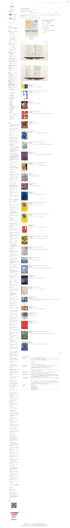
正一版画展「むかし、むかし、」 (14, 170)
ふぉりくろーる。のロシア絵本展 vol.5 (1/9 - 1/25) (14, 474)
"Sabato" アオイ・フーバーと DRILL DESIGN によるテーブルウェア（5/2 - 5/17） (14, 460)
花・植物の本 (12, 98)
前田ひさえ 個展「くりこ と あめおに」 (14, 375)
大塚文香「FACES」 (13, 303)
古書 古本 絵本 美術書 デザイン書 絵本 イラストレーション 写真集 (39, 7)
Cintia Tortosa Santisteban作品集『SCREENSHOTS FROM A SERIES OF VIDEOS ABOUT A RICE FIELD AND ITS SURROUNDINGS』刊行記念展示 (14, 158)
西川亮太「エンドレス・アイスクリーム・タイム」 (14, 205)
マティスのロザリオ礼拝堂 (32, 312)
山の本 (11, 112)
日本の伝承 (11, 116)
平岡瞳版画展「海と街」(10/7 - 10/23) (14, 416)
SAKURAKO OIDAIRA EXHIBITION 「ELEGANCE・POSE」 (14, 359)
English (67, 1)
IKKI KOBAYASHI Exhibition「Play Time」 (14, 252)
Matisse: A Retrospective (32, 152)
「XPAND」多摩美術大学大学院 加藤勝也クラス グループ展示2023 (14, 236)
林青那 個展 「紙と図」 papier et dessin (14, 432)
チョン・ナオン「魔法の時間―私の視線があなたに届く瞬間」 (14, 147)
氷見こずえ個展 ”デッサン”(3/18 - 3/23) (13, 465)
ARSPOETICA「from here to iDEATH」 (14, 256)
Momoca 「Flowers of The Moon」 (14, 367)
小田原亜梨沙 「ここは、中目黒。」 (14, 420)
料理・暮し (10, 82)
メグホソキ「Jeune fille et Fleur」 (14, 230)
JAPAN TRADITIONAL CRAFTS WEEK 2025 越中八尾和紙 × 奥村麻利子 (14, 150)
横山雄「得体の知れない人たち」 (14, 216)
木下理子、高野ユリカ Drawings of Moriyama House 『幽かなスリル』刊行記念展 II (14, 167)
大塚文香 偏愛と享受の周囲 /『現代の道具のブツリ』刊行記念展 (14, 125)
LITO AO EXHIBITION (13, 266)
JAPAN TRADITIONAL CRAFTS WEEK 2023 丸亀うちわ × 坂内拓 (14, 212)
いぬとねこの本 (12, 96)
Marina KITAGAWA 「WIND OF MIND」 (14, 233)
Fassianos (30, 101)
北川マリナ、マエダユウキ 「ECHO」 (14, 164)
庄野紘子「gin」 (12, 217)
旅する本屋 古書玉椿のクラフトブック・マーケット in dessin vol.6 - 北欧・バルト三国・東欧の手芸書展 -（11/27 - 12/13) (14, 439)
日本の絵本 (11, 32)
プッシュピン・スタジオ (13, 113)
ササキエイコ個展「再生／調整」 (14, 330)
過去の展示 (11, 482)
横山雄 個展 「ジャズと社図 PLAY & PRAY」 (14, 397)
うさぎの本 (11, 110)
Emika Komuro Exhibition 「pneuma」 (13, 224)
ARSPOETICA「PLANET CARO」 (13, 226)
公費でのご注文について (13, 492)
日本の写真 (11, 44)
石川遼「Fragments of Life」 (14, 141)
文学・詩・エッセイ (12, 65)
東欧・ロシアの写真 (13, 48)
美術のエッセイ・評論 (13, 56)
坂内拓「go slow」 (12, 275)
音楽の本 (11, 69)
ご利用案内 (52, 2)
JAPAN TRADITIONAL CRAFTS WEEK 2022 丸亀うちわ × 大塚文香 (14, 246)
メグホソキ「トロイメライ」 (14, 279)
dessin (8, 0)
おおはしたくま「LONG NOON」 (13, 189)
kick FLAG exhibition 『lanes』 (14, 424)
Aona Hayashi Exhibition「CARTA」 (13, 239)
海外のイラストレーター (13, 63)
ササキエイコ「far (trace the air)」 (14, 197)
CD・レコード (12, 70)
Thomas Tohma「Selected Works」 (14, 193)
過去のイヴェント (12, 490)
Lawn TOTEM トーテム (13, 264)
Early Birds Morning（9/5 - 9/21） (14, 453)
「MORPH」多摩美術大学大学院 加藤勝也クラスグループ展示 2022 (14, 262)
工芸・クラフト (11, 78)
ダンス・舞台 (11, 74)
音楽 (9, 67)
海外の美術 (11, 55)
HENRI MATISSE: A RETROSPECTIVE (34, 111)
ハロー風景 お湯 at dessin (14, 428)
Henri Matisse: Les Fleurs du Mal (33, 321)
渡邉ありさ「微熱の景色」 (14, 139)
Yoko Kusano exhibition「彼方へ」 (14, 349)
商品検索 (10, 26)
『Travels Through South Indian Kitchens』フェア (13, 365)
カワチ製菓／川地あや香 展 (14, 352)
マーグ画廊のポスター (13, 107)
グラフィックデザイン (12, 58)
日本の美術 (11, 53)
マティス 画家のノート (32, 130)
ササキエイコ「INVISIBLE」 (14, 273)
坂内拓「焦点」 (12, 219)
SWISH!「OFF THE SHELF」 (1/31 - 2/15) (14, 471)
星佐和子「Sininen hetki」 (14, 228)
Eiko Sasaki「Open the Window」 (13, 306)
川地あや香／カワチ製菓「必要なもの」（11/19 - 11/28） (14, 413)
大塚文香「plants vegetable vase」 (14, 268)
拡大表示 (32, 38)
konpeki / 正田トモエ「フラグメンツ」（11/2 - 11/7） (14, 408)
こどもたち (11, 101)
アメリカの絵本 (12, 35)
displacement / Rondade (13, 320)
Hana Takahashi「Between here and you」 (14, 177)
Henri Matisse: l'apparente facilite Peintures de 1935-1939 (37, 162)
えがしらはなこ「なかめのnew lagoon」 (14, 338)
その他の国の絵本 (12, 39)
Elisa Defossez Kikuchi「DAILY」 (13, 172)
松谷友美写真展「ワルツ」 (14, 340)
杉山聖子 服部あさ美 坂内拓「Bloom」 (14, 138)
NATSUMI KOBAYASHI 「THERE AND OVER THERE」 (13, 294)
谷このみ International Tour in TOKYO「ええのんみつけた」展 (14, 311)
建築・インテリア (11, 80)
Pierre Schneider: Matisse (32, 275)
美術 (24, 8)
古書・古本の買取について (14, 489)
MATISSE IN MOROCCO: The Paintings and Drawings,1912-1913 (38, 331)
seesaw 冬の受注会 (13, 417)
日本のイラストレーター (13, 62)
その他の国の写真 (12, 50)
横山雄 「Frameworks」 (13, 324)
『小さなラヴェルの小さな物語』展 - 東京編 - (14, 207)
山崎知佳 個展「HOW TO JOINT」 (13, 345)
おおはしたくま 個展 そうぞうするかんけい (14, 298)
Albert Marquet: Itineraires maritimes (33, 257)
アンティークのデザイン (13, 115)
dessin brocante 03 (13, 259)
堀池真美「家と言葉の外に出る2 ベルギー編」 (14, 285)
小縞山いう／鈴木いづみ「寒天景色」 (14, 283)
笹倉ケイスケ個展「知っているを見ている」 (14, 130)
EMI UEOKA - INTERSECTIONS (12, 145)
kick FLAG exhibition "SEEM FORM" (14, 277)
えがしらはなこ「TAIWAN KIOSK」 (14, 316)
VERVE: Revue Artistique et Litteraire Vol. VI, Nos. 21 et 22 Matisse (38, 236)
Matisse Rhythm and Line (32, 183)
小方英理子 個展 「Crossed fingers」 (14, 422)
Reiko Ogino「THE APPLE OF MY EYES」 (14, 175)
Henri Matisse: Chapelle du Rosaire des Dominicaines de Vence (37, 202)
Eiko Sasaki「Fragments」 (14, 243)
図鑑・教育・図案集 (12, 84)
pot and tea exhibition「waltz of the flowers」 (14, 386)
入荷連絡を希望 (52, 25)
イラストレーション (12, 60)
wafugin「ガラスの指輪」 (13, 258)
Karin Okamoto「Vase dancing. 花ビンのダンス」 (14, 381)
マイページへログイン (46, 2)
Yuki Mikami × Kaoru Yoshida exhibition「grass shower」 (14, 372)
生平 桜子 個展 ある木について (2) (14, 426)
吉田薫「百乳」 (12, 287)
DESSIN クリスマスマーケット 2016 (14, 406)
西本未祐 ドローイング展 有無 (14, 135)
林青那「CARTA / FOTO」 (14, 313)
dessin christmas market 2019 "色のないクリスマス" (14, 318)
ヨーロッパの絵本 (12, 36)
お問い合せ (56, 2)
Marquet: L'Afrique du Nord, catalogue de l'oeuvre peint (36, 265)
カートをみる (40, 2)
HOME (22, 8)
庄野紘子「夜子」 (12, 248)
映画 (9, 72)
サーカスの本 (12, 93)
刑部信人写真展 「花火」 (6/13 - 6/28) (14, 457)
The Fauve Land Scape (31, 121)
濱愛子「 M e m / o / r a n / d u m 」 (14, 133)
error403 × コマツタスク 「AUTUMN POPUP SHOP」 (14, 153)
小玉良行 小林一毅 (13, 183)
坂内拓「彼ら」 (12, 191)
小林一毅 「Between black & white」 (14, 322)
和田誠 (11, 104)
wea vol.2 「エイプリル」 (13, 379)
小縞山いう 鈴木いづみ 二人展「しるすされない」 (14, 210)
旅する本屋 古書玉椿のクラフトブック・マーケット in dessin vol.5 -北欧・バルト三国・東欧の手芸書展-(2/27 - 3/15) (14, 495)
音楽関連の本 (12, 95)
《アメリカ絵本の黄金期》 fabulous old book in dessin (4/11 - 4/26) (14, 468)
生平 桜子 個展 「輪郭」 (13, 392)
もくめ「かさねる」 (13, 388)
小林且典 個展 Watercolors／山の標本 (14, 394)
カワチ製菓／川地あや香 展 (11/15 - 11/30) (14, 479)
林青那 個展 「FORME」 (13, 354)
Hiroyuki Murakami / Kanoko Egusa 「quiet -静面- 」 (14, 384)
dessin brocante (12, 118)
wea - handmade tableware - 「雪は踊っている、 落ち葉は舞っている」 (14, 445)
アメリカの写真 (12, 47)
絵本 (9, 30)
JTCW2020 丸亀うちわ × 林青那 (14, 300)
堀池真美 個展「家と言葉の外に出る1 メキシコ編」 (14, 370)
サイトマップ (60, 2)
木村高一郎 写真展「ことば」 (14, 302)
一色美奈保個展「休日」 (13, 442)
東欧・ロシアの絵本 (13, 38)
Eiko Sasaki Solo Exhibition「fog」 (14, 362)
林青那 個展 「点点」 (13, 400)
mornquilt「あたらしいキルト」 (14, 221)
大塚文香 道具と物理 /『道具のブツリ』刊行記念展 (14, 200)
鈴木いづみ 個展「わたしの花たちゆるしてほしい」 (14, 377)
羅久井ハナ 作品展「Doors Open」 (14, 356)
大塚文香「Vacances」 (13, 254)
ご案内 (10, 122)
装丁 (10, 119)
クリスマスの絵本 (12, 92)
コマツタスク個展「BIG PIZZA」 (13, 202)
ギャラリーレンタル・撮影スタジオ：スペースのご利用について (14, 485)
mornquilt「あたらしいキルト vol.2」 (14, 342)
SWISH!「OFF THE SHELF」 (14, 290)
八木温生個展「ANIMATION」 (14, 128)
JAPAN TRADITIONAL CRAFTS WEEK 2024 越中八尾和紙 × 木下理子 (14, 186)
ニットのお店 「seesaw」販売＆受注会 (14, 448)
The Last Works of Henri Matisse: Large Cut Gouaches (36, 90)
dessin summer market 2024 (14, 195)
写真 (9, 42)
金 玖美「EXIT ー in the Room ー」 (14, 308)
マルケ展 (29, 173)
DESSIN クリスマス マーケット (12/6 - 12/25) (14, 477)
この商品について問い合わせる (51, 30)
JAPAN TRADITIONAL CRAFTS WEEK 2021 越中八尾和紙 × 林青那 (14, 271)
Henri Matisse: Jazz (31, 84)
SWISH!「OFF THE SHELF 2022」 (14, 241)
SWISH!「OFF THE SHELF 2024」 (14, 180)
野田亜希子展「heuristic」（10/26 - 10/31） (14, 411)
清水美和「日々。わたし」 (14, 402)
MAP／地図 (11, 487)
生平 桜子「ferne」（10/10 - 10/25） (14, 450)
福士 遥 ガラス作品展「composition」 (13, 336)
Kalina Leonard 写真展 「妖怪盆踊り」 (14, 328)
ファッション (11, 76)
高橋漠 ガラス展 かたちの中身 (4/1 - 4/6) (14, 463)
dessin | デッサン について (14, 481)
